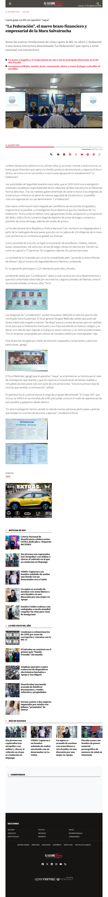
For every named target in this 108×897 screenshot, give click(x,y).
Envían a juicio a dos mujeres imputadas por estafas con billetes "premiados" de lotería (36, 705)
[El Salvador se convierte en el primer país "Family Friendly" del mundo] (12, 655)
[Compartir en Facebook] (70, 154)
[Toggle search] (98, 3)
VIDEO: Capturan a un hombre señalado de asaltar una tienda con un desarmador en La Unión (35, 575)
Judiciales (12, 833)
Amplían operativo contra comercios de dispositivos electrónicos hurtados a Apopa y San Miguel (34, 670)
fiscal (8, 476)
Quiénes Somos (23, 845)
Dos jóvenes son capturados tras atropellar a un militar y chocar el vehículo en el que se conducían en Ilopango (36, 558)
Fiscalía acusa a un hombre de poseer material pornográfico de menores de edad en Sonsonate (91, 748)
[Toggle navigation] (10, 3)
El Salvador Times (12, 12)
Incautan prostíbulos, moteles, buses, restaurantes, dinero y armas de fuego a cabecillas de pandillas (54, 67)
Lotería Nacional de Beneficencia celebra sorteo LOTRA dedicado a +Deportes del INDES (36, 540)
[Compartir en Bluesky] (82, 154)
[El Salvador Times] (54, 3)
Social (71, 830)
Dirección (36, 845)
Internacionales (75, 833)
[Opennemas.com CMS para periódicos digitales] (54, 882)
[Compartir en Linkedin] (94, 154)
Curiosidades (74, 836)
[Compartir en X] (76, 154)
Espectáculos (13, 836)
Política (41, 830)
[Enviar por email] (58, 154)
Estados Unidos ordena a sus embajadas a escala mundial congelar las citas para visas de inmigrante (35, 610)
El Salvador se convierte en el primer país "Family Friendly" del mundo (36, 652)
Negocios (42, 833)
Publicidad (46, 845)
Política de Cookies (83, 845)
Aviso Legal (68, 845)
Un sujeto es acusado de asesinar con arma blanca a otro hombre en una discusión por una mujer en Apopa (35, 594)
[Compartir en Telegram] (88, 154)
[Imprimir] (64, 154)
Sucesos (25, 12)
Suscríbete (57, 845)
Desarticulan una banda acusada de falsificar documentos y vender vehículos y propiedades (33, 688)
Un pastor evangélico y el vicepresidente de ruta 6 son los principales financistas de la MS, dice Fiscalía (53, 61)
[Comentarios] (51, 154)
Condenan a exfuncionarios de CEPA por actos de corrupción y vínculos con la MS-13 (36, 635)
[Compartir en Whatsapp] (100, 154)
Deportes (42, 836)
